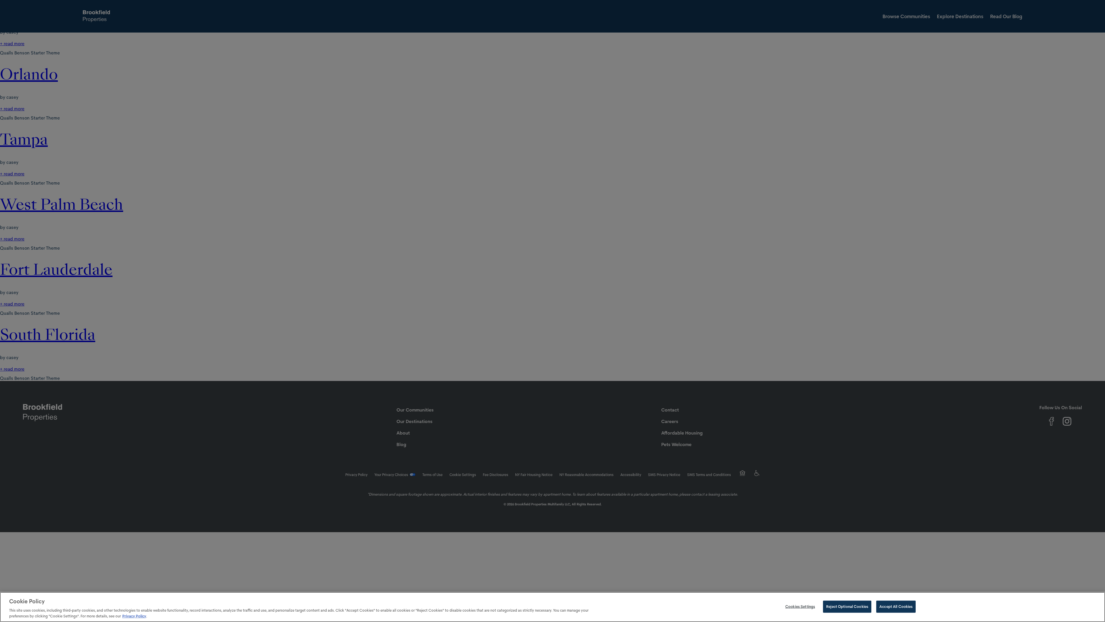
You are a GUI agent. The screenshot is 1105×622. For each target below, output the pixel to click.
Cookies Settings (800, 606)
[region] (552, 607)
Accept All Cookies (895, 606)
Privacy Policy (134, 616)
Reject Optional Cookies (847, 606)
